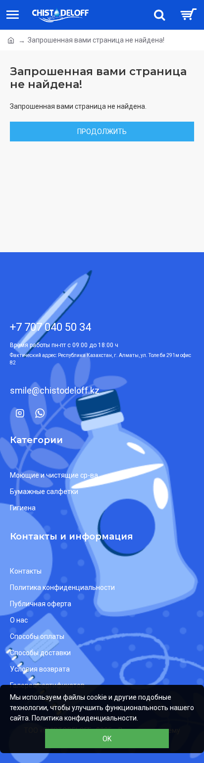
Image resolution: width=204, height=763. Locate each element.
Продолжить (102, 131)
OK (106, 739)
